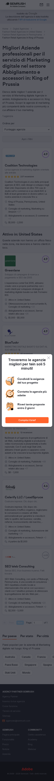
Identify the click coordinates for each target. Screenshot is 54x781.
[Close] (48, 357)
